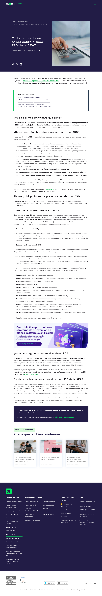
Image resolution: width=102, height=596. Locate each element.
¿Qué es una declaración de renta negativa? (86, 522)
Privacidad (23, 590)
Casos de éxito (65, 513)
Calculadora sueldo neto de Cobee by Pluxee (13, 561)
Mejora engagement (13, 511)
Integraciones (11, 527)
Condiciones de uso (46, 590)
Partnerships (10, 530)
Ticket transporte (49, 502)
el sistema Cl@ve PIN (32, 374)
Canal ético (64, 517)
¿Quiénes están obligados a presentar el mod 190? (34, 100)
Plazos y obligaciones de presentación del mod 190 (34, 102)
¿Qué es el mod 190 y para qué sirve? (29, 97)
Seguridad (81, 590)
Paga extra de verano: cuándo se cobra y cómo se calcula (87, 504)
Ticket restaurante (31, 502)
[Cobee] (14, 4)
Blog (13, 22)
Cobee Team (17, 51)
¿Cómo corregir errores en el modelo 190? (31, 104)
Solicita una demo (12, 518)
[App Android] (49, 583)
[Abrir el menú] (95, 4)
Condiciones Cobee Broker (66, 590)
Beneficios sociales (12, 542)
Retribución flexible (12, 538)
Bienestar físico (48, 514)
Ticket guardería (30, 505)
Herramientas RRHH (23, 22)
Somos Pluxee (65, 510)
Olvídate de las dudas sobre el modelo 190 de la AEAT (34, 106)
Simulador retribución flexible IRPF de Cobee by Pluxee (14, 553)
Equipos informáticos (32, 520)
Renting (45, 508)
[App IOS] (62, 583)
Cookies (33, 590)
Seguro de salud (48, 505)
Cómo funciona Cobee (14, 502)
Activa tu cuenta (12, 514)
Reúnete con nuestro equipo (64, 417)
